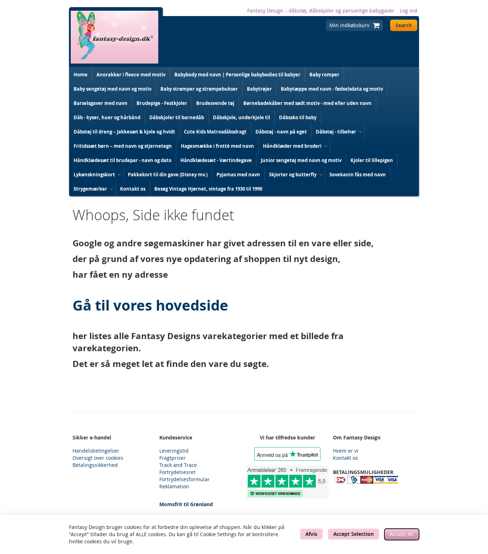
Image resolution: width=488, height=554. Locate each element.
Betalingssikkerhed (95, 465)
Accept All (402, 534)
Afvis (311, 533)
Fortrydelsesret (177, 472)
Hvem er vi (345, 450)
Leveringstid (174, 450)
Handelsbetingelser (96, 450)
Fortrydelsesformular (184, 479)
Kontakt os (345, 457)
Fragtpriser (172, 457)
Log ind (408, 10)
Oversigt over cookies (98, 457)
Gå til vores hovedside (150, 305)
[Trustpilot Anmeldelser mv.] (287, 482)
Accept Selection (353, 533)
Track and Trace (178, 465)
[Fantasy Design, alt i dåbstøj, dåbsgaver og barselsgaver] (114, 37)
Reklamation (174, 486)
